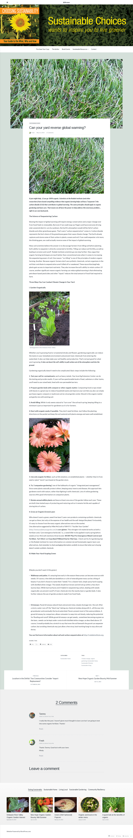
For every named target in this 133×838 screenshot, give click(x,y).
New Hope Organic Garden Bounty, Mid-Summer (97, 678)
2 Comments (49, 132)
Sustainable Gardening (77, 789)
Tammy (42, 713)
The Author (55, 49)
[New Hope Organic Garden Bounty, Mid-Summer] (42, 804)
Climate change (85, 658)
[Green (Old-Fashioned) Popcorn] (66, 804)
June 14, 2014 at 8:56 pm (46, 743)
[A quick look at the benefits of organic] (113, 804)
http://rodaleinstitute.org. (94, 635)
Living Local (63, 789)
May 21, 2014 (40, 132)
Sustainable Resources (80, 49)
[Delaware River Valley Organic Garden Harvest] (18, 804)
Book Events (66, 49)
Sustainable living (86, 665)
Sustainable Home (35, 123)
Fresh (32, 132)
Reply (41, 729)
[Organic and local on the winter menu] (89, 804)
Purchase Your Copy (42, 49)
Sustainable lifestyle (87, 663)
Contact (93, 49)
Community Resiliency (96, 789)
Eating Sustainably (35, 789)
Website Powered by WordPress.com (19, 831)
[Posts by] (30, 133)
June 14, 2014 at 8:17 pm (46, 716)
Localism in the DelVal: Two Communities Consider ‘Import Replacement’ (35, 679)
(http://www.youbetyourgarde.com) (42, 530)
